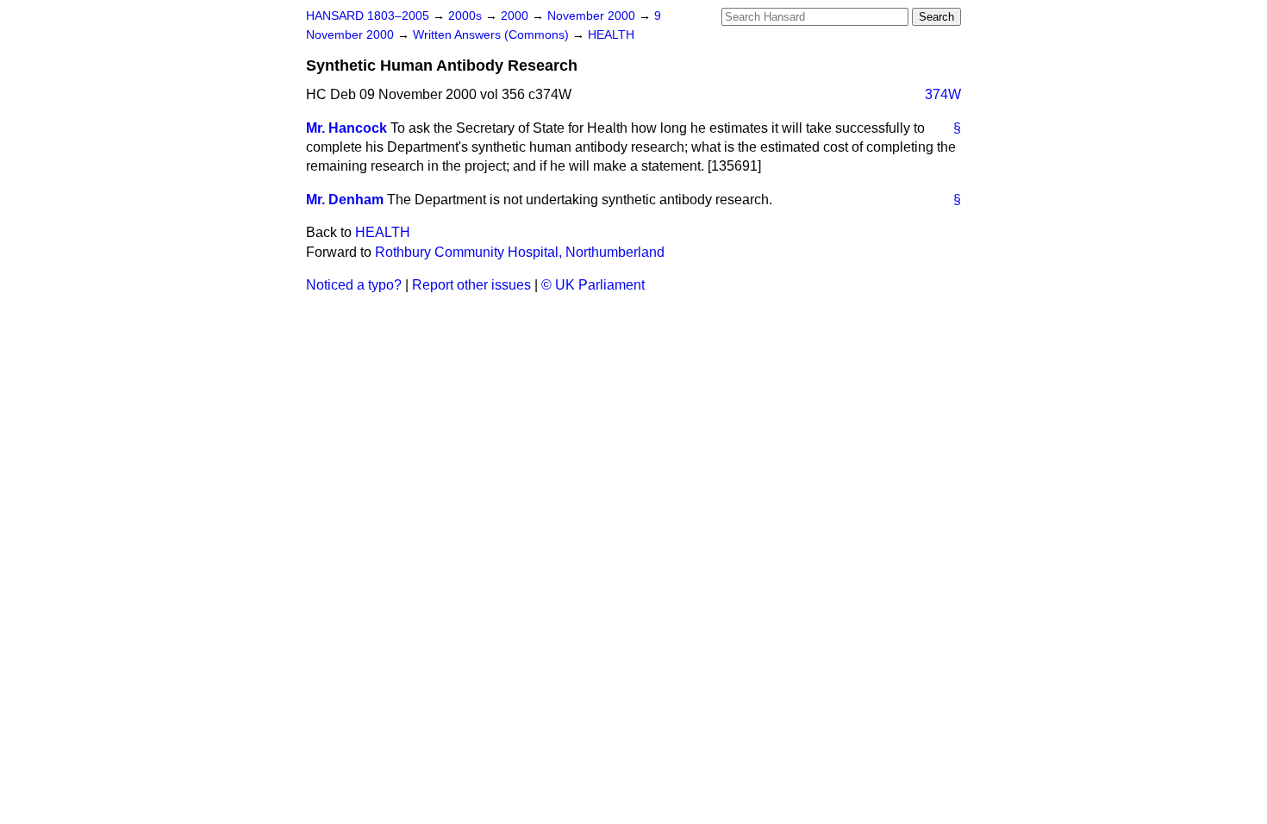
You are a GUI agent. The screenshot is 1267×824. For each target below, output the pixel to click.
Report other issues (471, 285)
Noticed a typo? (354, 285)
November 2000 (593, 15)
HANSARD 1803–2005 (367, 15)
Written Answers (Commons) (492, 34)
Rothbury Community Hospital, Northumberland (520, 252)
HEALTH (611, 34)
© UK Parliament (593, 285)
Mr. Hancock (346, 128)
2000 (516, 15)
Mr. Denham (345, 199)
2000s (466, 15)
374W (943, 94)
